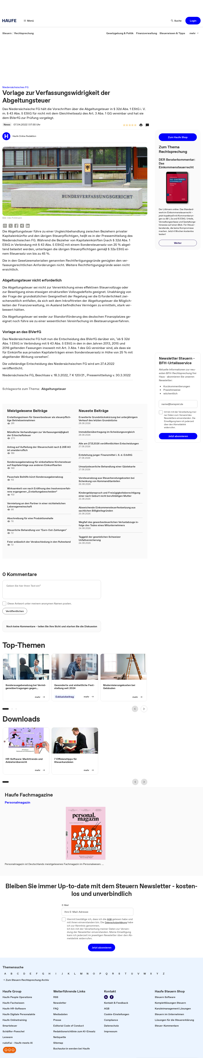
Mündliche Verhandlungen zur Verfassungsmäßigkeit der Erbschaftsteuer (38, 433)
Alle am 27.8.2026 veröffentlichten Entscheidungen (109, 443)
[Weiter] (144, 709)
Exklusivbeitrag (65, 696)
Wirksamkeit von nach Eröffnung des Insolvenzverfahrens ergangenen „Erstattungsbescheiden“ (39, 490)
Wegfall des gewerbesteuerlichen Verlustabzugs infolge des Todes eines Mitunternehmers (109, 523)
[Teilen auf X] (10, 226)
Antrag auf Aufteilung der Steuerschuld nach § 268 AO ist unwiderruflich (39, 448)
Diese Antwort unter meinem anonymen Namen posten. (39, 603)
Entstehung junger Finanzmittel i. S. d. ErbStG (105, 454)
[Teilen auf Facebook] (16, 226)
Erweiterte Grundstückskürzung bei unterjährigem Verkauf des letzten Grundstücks (108, 418)
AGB (109, 919)
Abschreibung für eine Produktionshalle (30, 518)
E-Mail (65, 905)
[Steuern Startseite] (10, 21)
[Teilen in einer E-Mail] (4, 226)
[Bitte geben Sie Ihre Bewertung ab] (135, 125)
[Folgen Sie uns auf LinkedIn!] (106, 997)
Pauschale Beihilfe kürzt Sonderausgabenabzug (35, 476)
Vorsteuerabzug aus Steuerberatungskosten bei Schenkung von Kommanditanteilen (106, 479)
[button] (193, 20)
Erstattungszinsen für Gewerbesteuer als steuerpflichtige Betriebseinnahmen (39, 418)
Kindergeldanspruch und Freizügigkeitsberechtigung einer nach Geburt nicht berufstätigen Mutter (109, 494)
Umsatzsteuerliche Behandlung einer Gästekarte (107, 466)
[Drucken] (141, 125)
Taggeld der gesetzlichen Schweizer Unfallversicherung (100, 538)
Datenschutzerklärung (116, 922)
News (7, 124)
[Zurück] (135, 709)
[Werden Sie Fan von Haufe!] (112, 997)
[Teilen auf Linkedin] (27, 226)
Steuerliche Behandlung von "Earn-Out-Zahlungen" (37, 530)
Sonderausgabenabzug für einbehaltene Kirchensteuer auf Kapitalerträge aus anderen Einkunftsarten (39, 463)
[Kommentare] (147, 125)
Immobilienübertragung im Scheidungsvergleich (107, 431)
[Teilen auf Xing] (22, 226)
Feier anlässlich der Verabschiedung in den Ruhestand (39, 541)
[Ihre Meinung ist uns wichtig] (9, 1050)
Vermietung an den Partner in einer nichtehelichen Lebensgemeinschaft (36, 505)
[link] (7, 33)
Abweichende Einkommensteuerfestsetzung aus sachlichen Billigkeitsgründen (107, 509)
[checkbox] (4, 603)
